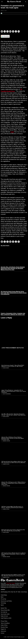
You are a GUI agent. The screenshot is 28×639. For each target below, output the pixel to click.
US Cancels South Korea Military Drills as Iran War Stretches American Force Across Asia (13, 575)
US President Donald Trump (11, 90)
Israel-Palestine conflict (6, 618)
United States (4, 595)
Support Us (3, 629)
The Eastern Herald (10, 583)
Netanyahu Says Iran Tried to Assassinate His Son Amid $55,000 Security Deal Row (13, 530)
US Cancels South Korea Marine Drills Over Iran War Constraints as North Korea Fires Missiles (14, 293)
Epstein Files (4, 608)
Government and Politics (6, 601)
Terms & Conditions (5, 623)
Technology (3, 603)
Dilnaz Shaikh (6, 367)
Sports (2, 605)
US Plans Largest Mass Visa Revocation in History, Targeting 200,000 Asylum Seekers (12, 507)
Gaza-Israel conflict (5, 614)
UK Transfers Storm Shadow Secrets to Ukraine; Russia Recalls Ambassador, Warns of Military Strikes (14, 554)
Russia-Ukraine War (5, 610)
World (2, 597)
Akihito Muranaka (7, 393)
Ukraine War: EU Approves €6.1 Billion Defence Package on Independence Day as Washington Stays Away (14, 483)
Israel (12, 132)
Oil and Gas (3, 599)
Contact (2, 633)
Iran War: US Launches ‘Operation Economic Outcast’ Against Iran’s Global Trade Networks (13, 414)
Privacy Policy (4, 621)
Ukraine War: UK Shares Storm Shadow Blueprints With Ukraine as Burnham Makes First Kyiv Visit (13, 268)
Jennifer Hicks (6, 464)
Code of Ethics (4, 625)
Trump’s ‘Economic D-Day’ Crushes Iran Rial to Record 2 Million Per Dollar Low (13, 314)
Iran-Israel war (4, 612)
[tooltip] (2, 31)
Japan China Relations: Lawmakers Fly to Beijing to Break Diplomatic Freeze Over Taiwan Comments (14, 391)
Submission (3, 631)
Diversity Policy (4, 627)
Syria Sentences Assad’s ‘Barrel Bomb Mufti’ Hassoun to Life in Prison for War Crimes (13, 366)
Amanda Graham (6, 440)
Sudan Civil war (4, 616)
